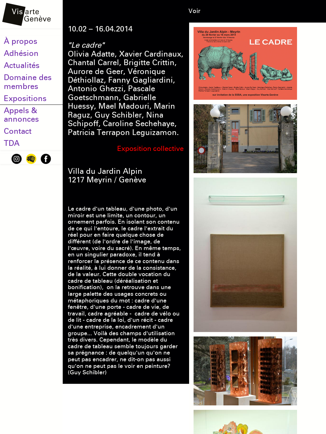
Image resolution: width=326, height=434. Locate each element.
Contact (18, 131)
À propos (20, 41)
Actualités (21, 65)
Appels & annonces (21, 115)
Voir (194, 11)
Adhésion (21, 53)
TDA (11, 143)
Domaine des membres (28, 82)
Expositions (25, 98)
